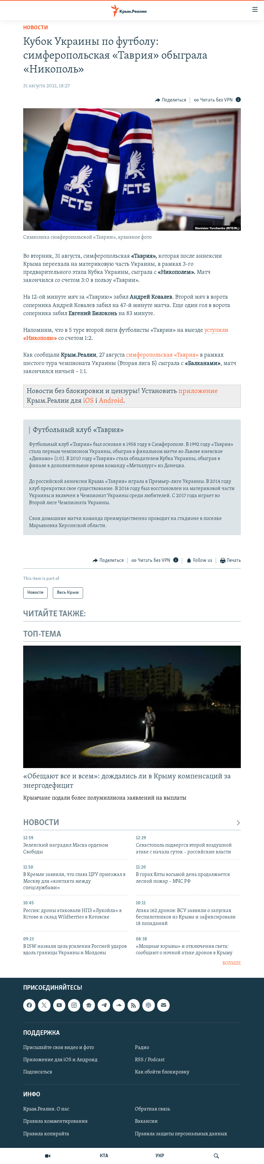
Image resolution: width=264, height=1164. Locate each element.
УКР (160, 1156)
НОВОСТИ (41, 823)
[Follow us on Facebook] (29, 1005)
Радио (142, 1047)
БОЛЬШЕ (231, 963)
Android (111, 401)
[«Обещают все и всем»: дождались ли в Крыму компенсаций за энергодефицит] (132, 707)
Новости (35, 28)
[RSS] (133, 1005)
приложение (198, 391)
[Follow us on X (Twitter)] (44, 1005)
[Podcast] (148, 1005)
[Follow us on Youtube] (59, 1005)
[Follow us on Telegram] (104, 1005)
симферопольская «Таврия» (162, 355)
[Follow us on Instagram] (74, 1005)
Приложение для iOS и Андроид (60, 1060)
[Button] (170, 100)
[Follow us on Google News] (89, 1005)
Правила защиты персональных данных (181, 1134)
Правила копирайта (46, 1134)
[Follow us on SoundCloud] (119, 1005)
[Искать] (216, 1156)
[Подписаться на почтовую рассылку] (163, 1005)
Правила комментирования (55, 1121)
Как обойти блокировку (162, 1072)
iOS (88, 401)
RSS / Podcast (150, 1060)
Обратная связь (152, 1109)
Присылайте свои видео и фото (58, 1047)
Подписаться (37, 1072)
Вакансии (146, 1121)
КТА (104, 1156)
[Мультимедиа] (47, 1156)
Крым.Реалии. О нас (46, 1109)
